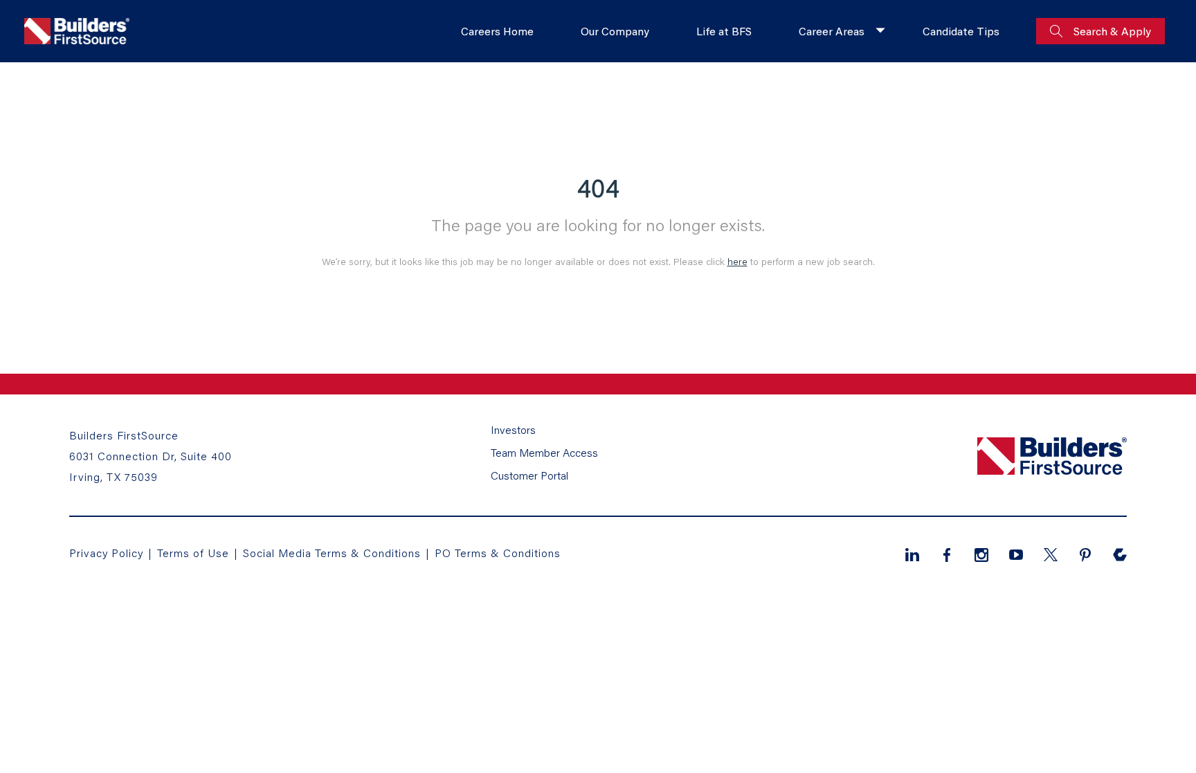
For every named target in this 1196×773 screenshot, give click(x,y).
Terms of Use (195, 552)
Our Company (615, 31)
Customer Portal (529, 475)
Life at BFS (724, 31)
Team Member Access (544, 452)
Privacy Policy (106, 552)
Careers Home (497, 31)
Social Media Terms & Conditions (332, 552)
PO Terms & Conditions (498, 552)
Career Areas (831, 31)
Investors (513, 429)
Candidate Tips (961, 31)
